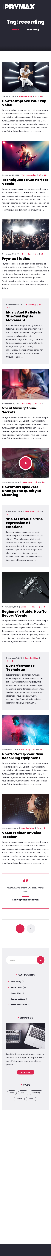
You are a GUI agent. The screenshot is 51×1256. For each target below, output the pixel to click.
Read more (25, 1072)
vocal (31, 1098)
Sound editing (25, 96)
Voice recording (28, 175)
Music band (27, 482)
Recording (27, 254)
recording (36, 1092)
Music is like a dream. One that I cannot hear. (25, 889)
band (12, 1092)
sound (19, 1098)
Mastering (25, 749)
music (23, 1092)
